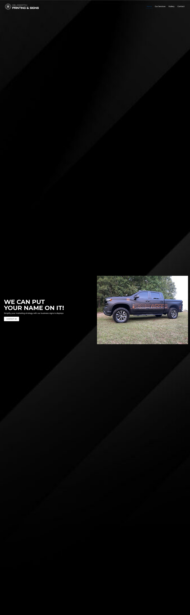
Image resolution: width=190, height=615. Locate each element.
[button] (11, 319)
